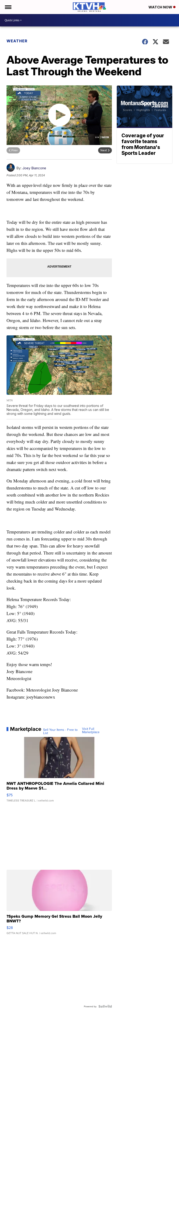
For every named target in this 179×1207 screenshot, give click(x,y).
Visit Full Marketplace (91, 730)
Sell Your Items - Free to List (60, 731)
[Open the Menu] (7, 7)
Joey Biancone (34, 168)
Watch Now (160, 7)
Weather (17, 41)
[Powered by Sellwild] (105, 1006)
